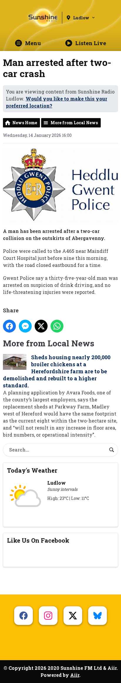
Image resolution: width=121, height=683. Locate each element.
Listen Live (90, 43)
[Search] (111, 449)
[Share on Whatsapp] (57, 326)
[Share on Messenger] (25, 326)
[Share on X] (41, 326)
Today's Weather (32, 470)
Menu (33, 43)
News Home (24, 122)
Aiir (74, 675)
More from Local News (74, 122)
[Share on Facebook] (9, 326)
